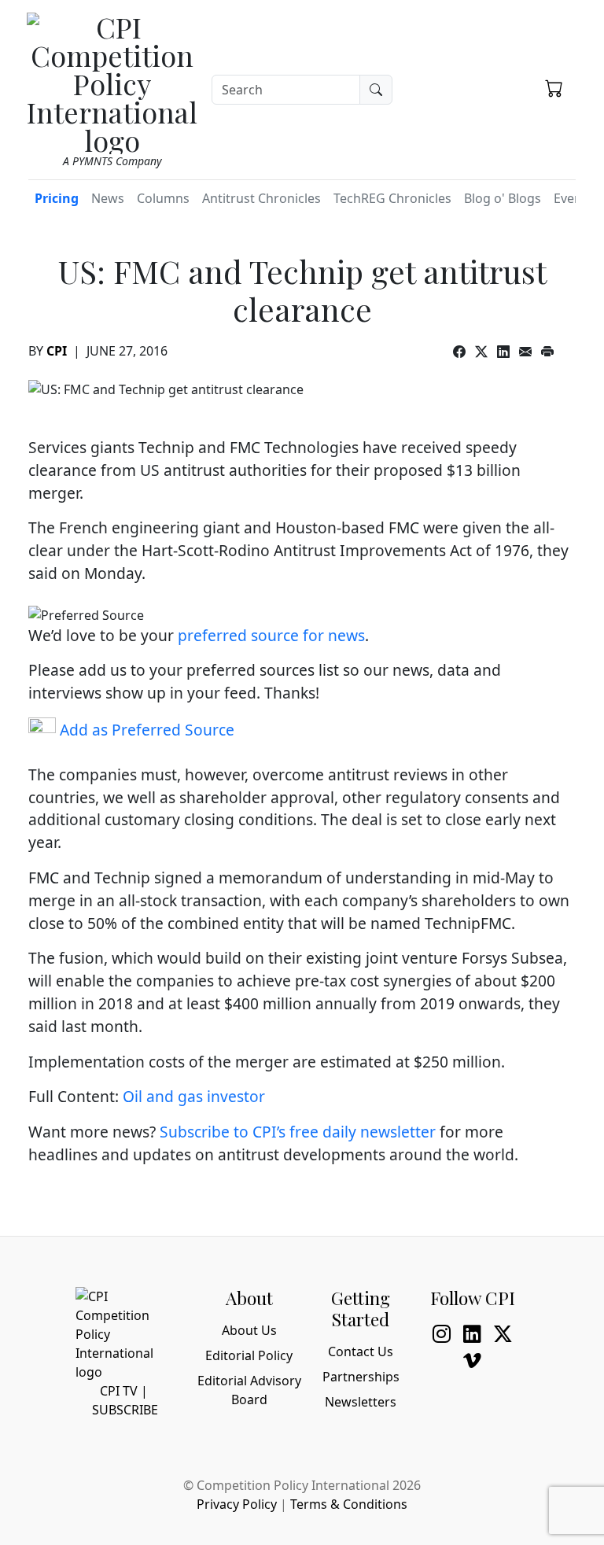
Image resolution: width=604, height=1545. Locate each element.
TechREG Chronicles (392, 198)
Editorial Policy (249, 1355)
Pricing (57, 198)
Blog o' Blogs (502, 198)
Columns (163, 198)
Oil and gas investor (194, 1096)
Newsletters (360, 1401)
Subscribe (125, 1409)
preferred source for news (271, 635)
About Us (249, 1330)
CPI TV (119, 1390)
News (107, 198)
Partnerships (361, 1376)
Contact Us (360, 1351)
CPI (56, 351)
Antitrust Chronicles (261, 198)
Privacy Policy (237, 1504)
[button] (554, 87)
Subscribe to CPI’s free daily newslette (294, 1131)
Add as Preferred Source (145, 729)
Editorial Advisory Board (249, 1390)
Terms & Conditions (348, 1504)
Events (573, 198)
